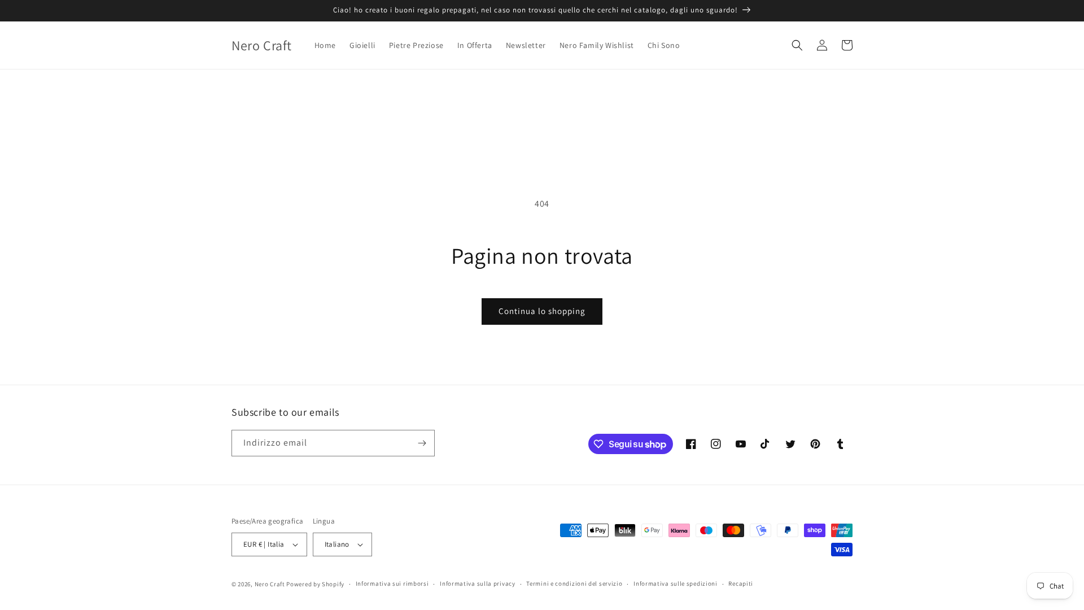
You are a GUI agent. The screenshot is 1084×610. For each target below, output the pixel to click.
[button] (797, 45)
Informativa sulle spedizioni (675, 583)
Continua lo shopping (542, 311)
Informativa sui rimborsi (392, 583)
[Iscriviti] (421, 443)
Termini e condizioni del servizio (574, 583)
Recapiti (740, 583)
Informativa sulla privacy (477, 583)
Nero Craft (270, 584)
